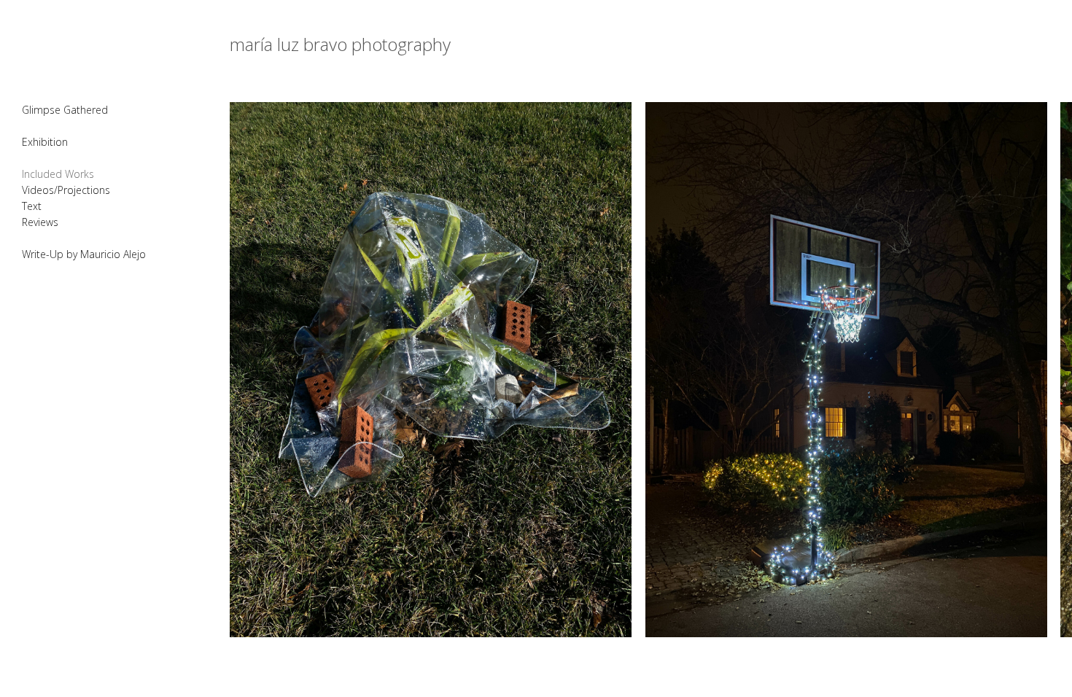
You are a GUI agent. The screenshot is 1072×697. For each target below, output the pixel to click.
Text (32, 206)
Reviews (40, 222)
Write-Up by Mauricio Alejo (84, 254)
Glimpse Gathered (65, 110)
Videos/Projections (66, 190)
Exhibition (45, 142)
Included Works (58, 174)
